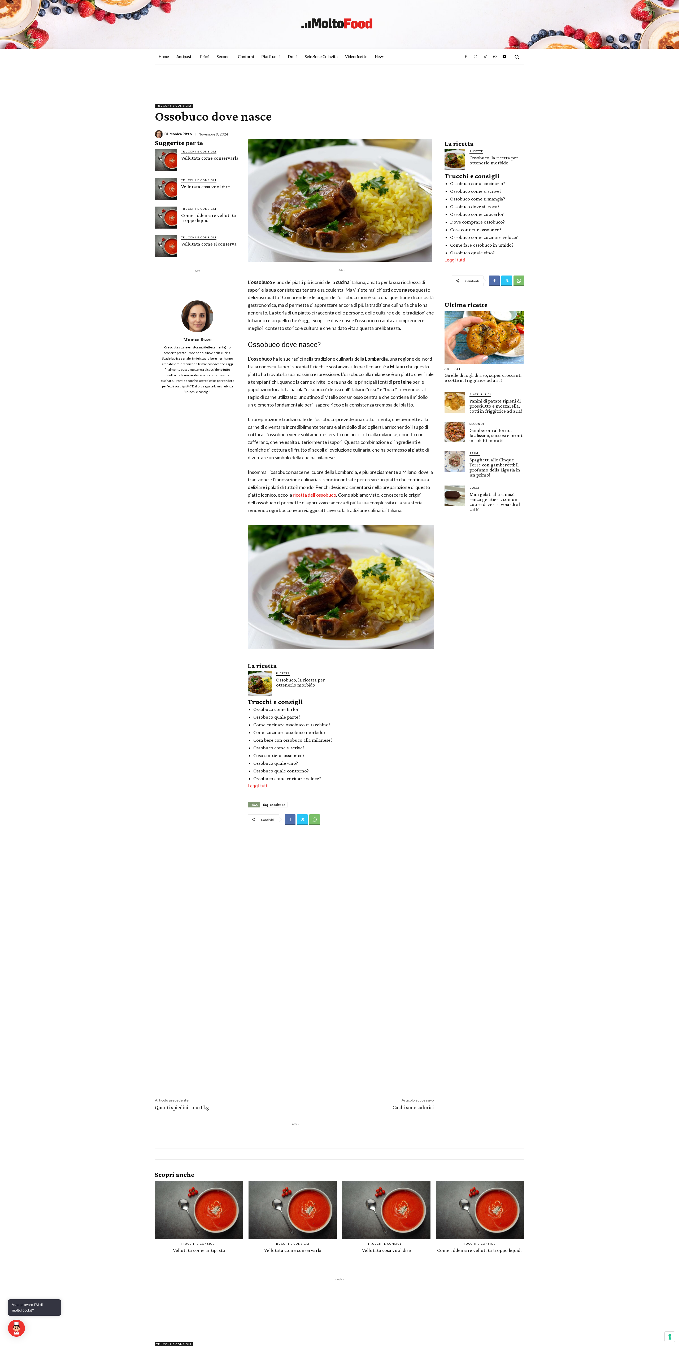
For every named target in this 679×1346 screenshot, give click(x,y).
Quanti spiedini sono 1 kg (182, 1107)
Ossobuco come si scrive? (278, 747)
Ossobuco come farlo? (276, 709)
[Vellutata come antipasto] (199, 1210)
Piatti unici (480, 394)
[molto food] (337, 24)
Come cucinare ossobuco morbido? (289, 732)
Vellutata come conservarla (209, 158)
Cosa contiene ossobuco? (278, 755)
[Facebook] (466, 57)
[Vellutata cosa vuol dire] (166, 189)
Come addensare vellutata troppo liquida (208, 217)
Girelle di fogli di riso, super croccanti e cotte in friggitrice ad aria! (483, 377)
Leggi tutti (258, 785)
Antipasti (453, 368)
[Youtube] (504, 57)
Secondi (476, 423)
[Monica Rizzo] (159, 134)
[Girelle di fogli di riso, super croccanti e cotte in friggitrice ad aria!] (484, 337)
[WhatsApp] (494, 57)
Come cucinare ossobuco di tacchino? (291, 724)
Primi (474, 453)
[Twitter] (302, 819)
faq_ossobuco (274, 804)
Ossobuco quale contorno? (281, 770)
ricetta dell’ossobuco (314, 495)
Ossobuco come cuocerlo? (477, 214)
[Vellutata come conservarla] (166, 160)
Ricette (283, 673)
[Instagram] (475, 57)
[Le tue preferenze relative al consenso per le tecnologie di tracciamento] (670, 1337)
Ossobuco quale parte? (276, 717)
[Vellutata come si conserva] (166, 246)
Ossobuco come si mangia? (477, 199)
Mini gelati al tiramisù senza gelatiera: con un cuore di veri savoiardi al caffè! (494, 501)
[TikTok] (485, 57)
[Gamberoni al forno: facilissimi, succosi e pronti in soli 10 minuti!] (455, 432)
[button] (516, 56)
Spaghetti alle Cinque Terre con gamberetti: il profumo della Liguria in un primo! (494, 467)
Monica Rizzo (180, 134)
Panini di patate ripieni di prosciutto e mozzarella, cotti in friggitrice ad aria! (495, 406)
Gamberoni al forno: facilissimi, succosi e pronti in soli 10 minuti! (496, 435)
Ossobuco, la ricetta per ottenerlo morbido (300, 682)
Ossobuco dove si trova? (474, 206)
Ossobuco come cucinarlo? (477, 183)
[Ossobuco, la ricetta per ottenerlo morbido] (260, 683)
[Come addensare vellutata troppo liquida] (166, 218)
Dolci (474, 487)
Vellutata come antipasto (199, 1250)
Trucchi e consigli (173, 105)
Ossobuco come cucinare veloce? (287, 778)
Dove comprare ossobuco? (477, 222)
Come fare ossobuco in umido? (481, 245)
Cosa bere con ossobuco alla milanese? (292, 740)
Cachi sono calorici (413, 1107)
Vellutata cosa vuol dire (205, 186)
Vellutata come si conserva (209, 244)
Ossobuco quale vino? (275, 763)
